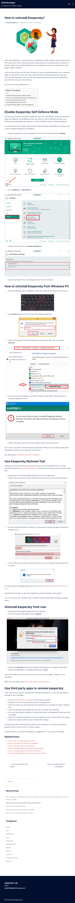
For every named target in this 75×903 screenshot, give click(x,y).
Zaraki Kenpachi (12, 22)
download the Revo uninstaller (22, 700)
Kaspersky (38, 22)
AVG (7, 830)
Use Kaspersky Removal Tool (16, 100)
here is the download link (29, 468)
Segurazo (9, 854)
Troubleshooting (11, 858)
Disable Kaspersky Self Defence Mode (19, 95)
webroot (9, 861)
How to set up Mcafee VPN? (16, 806)
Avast (8, 827)
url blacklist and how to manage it (28, 455)
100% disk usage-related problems (37, 682)
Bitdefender (10, 834)
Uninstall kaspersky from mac (16, 102)
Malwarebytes (11, 844)
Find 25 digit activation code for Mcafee (20, 810)
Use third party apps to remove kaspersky (20, 104)
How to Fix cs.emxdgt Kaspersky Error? (19, 813)
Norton (8, 851)
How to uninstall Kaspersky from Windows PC (21, 98)
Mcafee (8, 848)
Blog (7, 837)
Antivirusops (8, 2)
